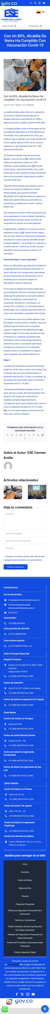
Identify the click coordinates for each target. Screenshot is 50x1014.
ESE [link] (26, 159)
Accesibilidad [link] (13, 964)
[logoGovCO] (9, 2)
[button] (5, 492)
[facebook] (31, 3)
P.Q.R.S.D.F (13, 613)
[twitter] (35, 3)
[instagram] (40, 3)
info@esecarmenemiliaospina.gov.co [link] (24, 600)
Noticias (18, 105)
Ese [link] (5, 410)
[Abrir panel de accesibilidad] (45, 1009)
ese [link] (7, 229)
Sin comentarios (28, 105)
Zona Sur (24, 653)
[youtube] (44, 3)
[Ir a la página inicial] (11, 8)
